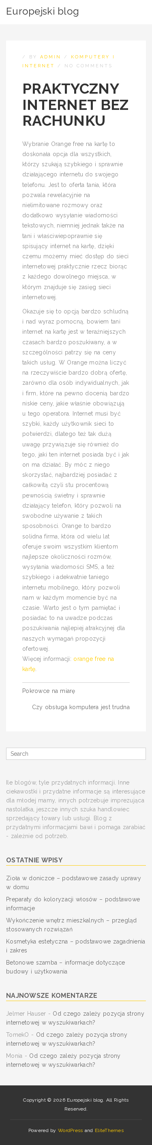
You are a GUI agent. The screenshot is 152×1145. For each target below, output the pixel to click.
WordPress (70, 1130)
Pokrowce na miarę (48, 691)
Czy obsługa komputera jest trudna (81, 707)
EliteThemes (109, 1130)
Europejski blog (42, 11)
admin (50, 57)
